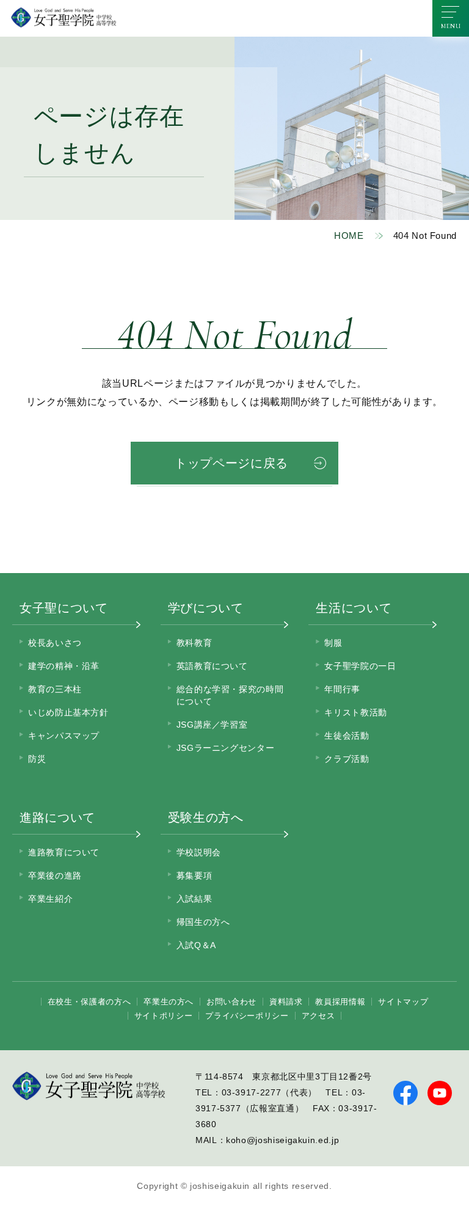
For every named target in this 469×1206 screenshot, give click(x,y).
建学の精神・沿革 (64, 666)
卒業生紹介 (50, 899)
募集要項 (194, 875)
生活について (353, 608)
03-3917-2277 (252, 1092)
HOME (349, 235)
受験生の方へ (206, 817)
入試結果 (194, 899)
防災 (37, 759)
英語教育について (212, 666)
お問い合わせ (231, 1001)
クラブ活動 (346, 759)
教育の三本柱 (55, 689)
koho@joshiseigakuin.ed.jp (282, 1140)
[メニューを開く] (450, 18)
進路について (57, 817)
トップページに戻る (231, 463)
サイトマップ (403, 1001)
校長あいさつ (55, 643)
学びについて (206, 608)
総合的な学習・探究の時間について (230, 695)
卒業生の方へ (169, 1001)
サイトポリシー (163, 1015)
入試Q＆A (196, 945)
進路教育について (64, 852)
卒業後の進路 (55, 875)
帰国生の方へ (203, 922)
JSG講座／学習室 (212, 724)
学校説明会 (198, 852)
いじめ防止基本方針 (68, 712)
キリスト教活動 (355, 712)
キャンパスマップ (64, 735)
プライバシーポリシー (246, 1015)
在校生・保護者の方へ (89, 1001)
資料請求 (286, 1001)
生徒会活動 (346, 735)
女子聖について (63, 608)
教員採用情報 (340, 1001)
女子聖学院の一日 (360, 666)
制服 (333, 643)
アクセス (318, 1015)
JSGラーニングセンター (225, 748)
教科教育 (194, 643)
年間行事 (342, 689)
